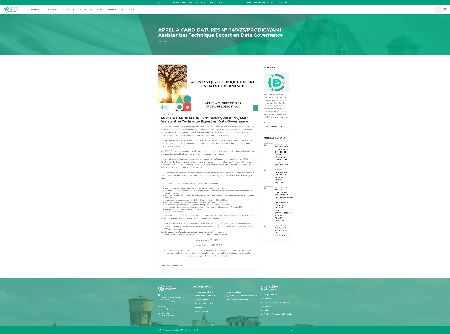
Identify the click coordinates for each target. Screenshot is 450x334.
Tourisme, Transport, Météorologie (277, 314)
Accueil (161, 41)
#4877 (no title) (87, 10)
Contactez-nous (127, 10)
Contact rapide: (254, 2)
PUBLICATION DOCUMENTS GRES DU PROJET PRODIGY (281, 177)
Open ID (222, 2)
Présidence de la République (206, 292)
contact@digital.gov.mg (281, 2)
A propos (112, 10)
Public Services (163, 2)
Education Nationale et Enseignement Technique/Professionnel (203, 307)
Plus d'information (273, 126)
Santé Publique (235, 292)
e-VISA (266, 310)
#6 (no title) (36, 10)
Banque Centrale (270, 294)
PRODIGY (100, 10)
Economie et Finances (203, 299)
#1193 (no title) (52, 10)
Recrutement (201, 2)
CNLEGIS (267, 298)
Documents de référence (182, 2)
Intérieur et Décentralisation (206, 296)
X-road (212, 2)
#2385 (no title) (69, 10)
